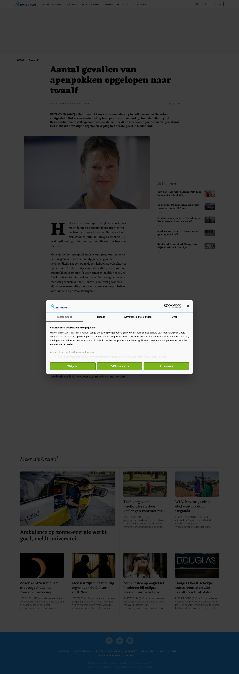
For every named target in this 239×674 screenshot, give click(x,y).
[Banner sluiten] (188, 306)
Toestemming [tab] (64, 316)
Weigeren (72, 366)
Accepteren (166, 366)
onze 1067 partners (69, 332)
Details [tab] (101, 316)
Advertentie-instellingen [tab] (138, 316)
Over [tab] (174, 316)
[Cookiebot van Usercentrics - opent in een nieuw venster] (166, 306)
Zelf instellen (117, 366)
